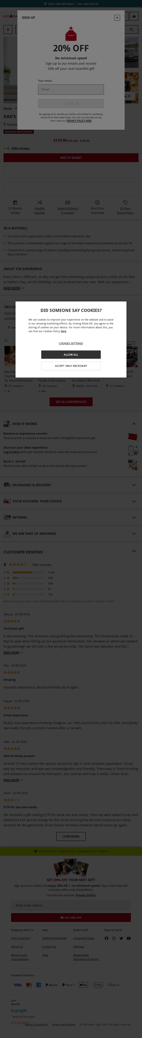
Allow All (71, 354)
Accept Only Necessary (71, 366)
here (63, 331)
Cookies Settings (71, 343)
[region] (71, 340)
